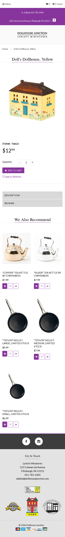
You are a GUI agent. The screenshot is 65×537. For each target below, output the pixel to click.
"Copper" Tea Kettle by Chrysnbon (15, 274)
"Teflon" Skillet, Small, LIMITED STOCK (15, 413)
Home (5, 49)
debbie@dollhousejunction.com (32, 478)
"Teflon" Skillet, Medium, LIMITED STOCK (44, 343)
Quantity (7, 161)
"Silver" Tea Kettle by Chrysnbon (47, 274)
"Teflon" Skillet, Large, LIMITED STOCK (15, 342)
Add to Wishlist (13, 176)
